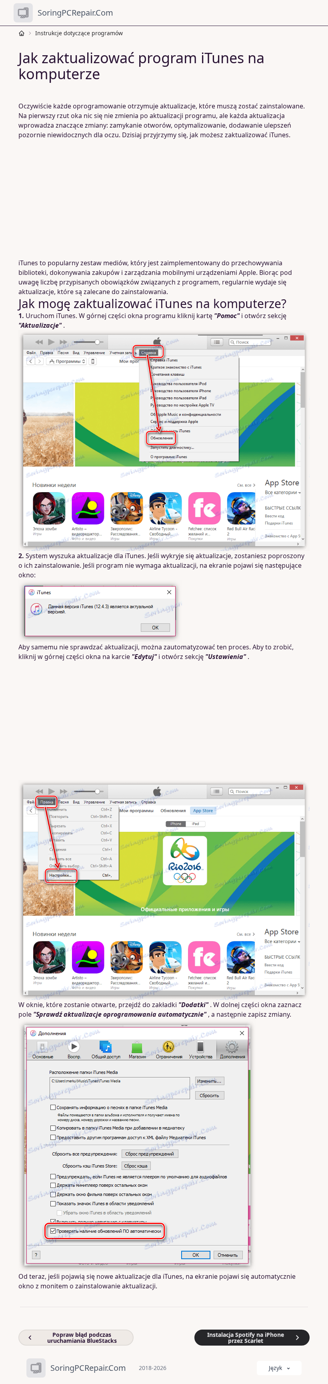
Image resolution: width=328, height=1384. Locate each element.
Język (275, 1368)
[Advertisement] (164, 199)
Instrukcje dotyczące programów (79, 33)
